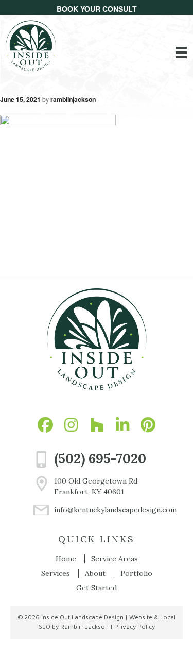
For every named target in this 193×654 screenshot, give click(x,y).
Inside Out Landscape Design (82, 617)
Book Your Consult (97, 8)
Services (55, 573)
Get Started (96, 587)
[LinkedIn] (122, 425)
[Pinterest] (148, 425)
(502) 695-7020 (100, 458)
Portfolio (136, 573)
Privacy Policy (134, 626)
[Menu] (181, 52)
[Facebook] (45, 425)
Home (66, 558)
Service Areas (114, 558)
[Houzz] (97, 425)
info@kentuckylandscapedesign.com (107, 509)
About (95, 573)
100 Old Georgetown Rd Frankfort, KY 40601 (95, 486)
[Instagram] (71, 425)
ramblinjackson (73, 99)
